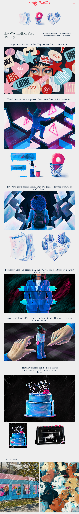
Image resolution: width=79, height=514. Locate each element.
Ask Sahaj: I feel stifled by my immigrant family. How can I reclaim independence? (39, 319)
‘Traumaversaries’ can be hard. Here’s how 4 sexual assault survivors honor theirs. (39, 370)
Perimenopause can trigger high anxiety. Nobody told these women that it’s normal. (39, 271)
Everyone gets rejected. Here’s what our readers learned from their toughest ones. (39, 188)
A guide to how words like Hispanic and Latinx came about (39, 44)
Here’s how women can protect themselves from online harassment (39, 99)
